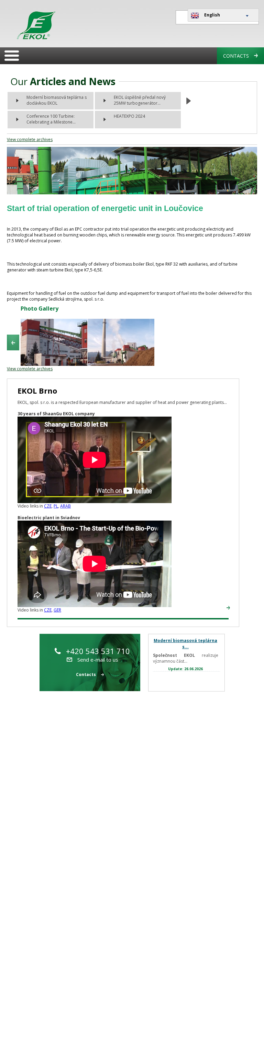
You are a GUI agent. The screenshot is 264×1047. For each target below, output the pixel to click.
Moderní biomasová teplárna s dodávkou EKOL (56, 100)
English (212, 15)
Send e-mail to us (97, 659)
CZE (48, 506)
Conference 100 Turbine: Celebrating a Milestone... (51, 119)
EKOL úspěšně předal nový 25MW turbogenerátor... (140, 100)
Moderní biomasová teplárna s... (185, 644)
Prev (13, 342)
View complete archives (30, 139)
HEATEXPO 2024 (129, 116)
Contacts (236, 56)
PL (56, 506)
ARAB (65, 506)
